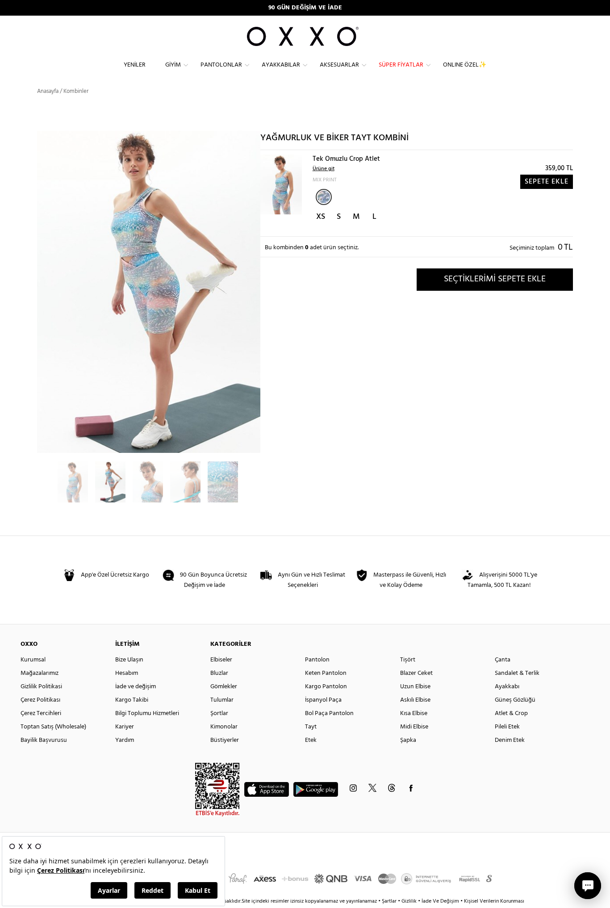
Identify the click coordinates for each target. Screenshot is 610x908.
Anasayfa (47, 91)
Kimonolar (224, 727)
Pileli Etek (507, 727)
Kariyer (124, 727)
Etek (311, 740)
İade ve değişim (135, 687)
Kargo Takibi (131, 700)
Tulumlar (222, 700)
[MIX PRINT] (324, 197)
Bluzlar (219, 673)
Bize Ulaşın (129, 660)
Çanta (502, 660)
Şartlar (390, 901)
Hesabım (126, 673)
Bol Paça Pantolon (329, 713)
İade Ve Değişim (440, 901)
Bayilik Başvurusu (44, 740)
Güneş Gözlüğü (515, 700)
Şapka (408, 740)
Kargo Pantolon (326, 687)
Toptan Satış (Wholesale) (53, 727)
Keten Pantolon (326, 673)
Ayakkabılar (281, 65)
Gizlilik (409, 901)
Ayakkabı (507, 687)
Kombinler (75, 91)
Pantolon (317, 660)
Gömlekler (223, 687)
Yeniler (135, 65)
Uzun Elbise (415, 687)
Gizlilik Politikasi (41, 687)
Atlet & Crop (511, 713)
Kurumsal (33, 660)
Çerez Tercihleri (41, 713)
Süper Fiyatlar (401, 65)
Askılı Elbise (415, 700)
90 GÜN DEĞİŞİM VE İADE (305, 8)
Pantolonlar (221, 65)
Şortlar (219, 713)
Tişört (407, 660)
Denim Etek (510, 740)
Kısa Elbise (413, 713)
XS (320, 216)
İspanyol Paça (323, 700)
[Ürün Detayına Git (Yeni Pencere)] (281, 184)
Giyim (173, 65)
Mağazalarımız (39, 673)
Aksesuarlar (339, 65)
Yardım (124, 740)
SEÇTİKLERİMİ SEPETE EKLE (495, 279)
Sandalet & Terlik (517, 673)
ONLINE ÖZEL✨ (464, 65)
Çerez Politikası (40, 700)
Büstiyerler (224, 740)
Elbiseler (221, 660)
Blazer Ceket (416, 673)
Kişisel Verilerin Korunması (494, 901)
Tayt (311, 727)
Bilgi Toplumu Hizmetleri (147, 713)
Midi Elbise (414, 727)
